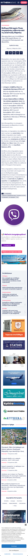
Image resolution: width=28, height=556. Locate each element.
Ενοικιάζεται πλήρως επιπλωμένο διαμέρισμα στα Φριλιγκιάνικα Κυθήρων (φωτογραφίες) (12, 304)
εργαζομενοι (12, 197)
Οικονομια (5, 25)
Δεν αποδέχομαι (14, 550)
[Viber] (21, 52)
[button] (25, 525)
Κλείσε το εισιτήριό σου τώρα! (11, 251)
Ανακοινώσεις (6, 292)
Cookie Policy (7, 553)
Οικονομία (4, 453)
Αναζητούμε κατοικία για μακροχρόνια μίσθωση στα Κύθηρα (10, 296)
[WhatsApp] (10, 52)
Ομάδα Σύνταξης (14, 45)
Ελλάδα (4, 308)
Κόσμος (4, 285)
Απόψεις (4, 276)
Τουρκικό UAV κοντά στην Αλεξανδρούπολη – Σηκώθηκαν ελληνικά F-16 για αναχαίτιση (11, 312)
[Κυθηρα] (8, 2)
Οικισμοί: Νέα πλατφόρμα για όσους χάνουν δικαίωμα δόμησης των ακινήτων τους (13, 449)
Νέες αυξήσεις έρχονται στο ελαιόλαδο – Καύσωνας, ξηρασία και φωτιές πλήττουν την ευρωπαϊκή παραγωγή (13, 486)
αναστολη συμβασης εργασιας (9, 195)
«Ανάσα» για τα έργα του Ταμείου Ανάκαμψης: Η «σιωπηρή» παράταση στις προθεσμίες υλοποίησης (14, 475)
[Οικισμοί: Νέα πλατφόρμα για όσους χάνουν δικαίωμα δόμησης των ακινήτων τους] (14, 436)
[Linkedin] (14, 52)
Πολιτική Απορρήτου (18, 553)
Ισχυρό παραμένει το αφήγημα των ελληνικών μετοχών (13, 467)
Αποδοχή (14, 546)
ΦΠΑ (17, 197)
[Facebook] (6, 52)
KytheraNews (7, 193)
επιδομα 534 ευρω (21, 195)
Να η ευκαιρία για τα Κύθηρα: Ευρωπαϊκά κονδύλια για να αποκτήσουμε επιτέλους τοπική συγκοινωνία (11, 280)
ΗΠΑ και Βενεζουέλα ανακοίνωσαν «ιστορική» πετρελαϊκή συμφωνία (12, 288)
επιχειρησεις (5, 197)
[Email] (17, 52)
